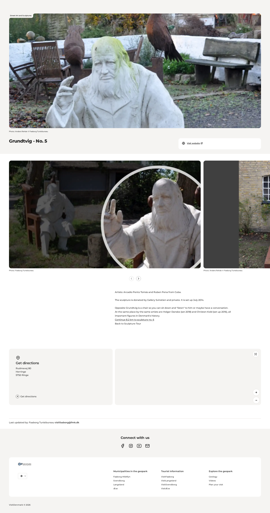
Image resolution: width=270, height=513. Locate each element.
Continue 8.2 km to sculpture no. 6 (134, 319)
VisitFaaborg (167, 476)
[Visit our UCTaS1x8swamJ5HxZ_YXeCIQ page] (139, 445)
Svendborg (119, 480)
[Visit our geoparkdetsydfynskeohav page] (122, 445)
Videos (212, 480)
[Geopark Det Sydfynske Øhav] (24, 464)
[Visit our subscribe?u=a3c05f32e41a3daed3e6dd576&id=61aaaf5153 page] (147, 445)
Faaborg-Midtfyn (121, 476)
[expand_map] (256, 354)
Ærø (115, 488)
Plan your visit (216, 484)
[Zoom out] (256, 400)
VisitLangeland (168, 480)
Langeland (118, 484)
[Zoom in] (256, 392)
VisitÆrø (165, 488)
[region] (188, 377)
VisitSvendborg (169, 484)
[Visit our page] (130, 445)
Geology (213, 476)
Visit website (193, 143)
